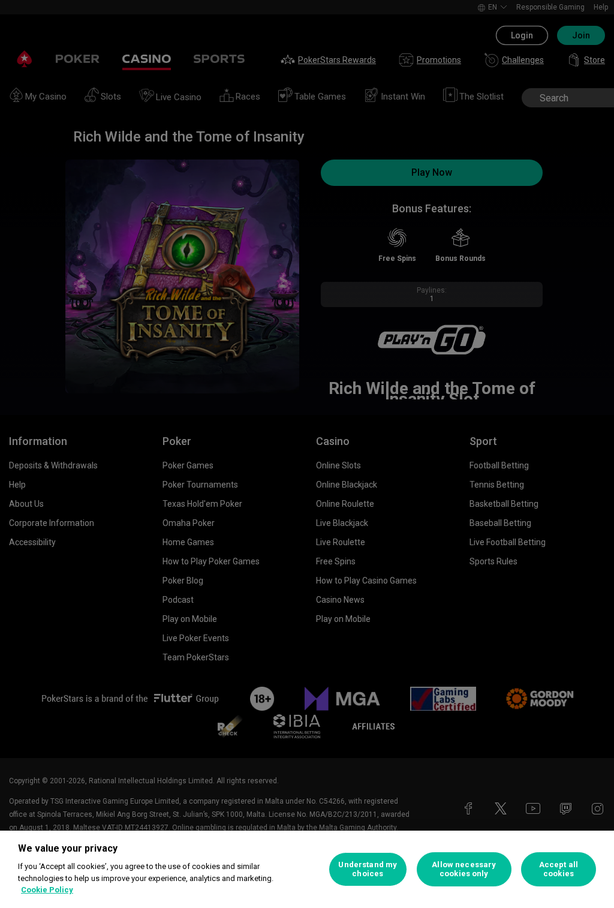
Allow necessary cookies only (464, 869)
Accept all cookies (558, 869)
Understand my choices (367, 869)
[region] (307, 869)
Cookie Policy (47, 889)
